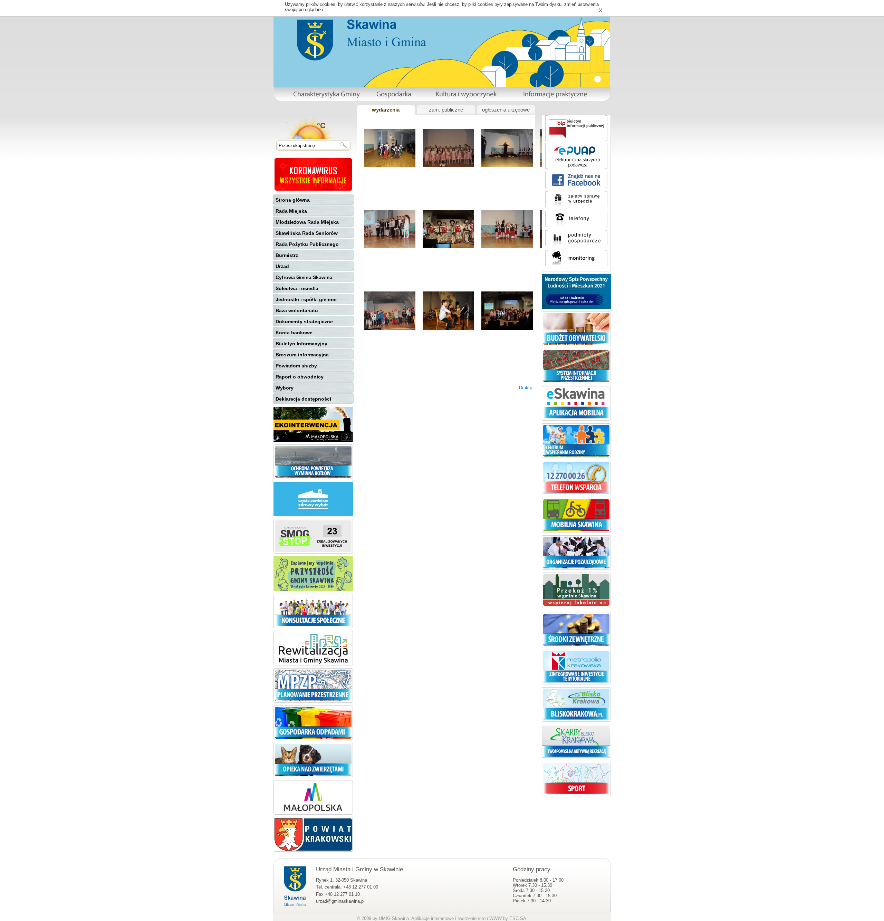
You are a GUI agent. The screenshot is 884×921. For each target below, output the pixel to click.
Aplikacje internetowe (432, 918)
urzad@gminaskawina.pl (340, 901)
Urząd (282, 266)
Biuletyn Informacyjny (301, 343)
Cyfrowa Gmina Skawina (304, 277)
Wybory (285, 388)
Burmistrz (287, 255)
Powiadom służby (296, 365)
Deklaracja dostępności (303, 399)
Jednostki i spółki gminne (306, 299)
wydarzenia (386, 110)
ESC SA (517, 918)
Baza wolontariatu (297, 310)
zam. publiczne (446, 110)
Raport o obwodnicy (300, 377)
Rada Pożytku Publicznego (307, 244)
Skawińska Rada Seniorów (307, 233)
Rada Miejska (291, 211)
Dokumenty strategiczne (304, 321)
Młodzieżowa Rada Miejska (307, 222)
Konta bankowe (294, 332)
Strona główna (293, 200)
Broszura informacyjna (302, 354)
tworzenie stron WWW (480, 918)
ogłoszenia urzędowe (506, 110)
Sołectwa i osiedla (297, 288)
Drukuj (525, 387)
